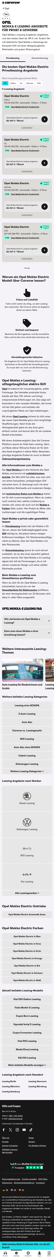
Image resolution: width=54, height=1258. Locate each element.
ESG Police (42, 1179)
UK (15, 1190)
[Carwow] (11, 2)
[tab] (12, 58)
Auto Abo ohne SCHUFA (27, 747)
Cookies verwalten (29, 1179)
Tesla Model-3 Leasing (27, 1007)
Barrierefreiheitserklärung (24, 1183)
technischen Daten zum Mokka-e (24, 494)
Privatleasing (12, 58)
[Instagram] (17, 1131)
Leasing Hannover (38, 1081)
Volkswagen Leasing (27, 829)
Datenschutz (7, 1183)
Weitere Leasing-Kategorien (26, 771)
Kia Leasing (27, 881)
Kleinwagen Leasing (27, 764)
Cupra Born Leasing (27, 1016)
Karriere (32, 1142)
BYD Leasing (27, 855)
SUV (4, 533)
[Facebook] (4, 1131)
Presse (31, 1138)
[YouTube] (24, 1131)
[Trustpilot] (27, 1167)
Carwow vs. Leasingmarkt (27, 730)
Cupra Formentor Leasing (27, 1032)
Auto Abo (27, 722)
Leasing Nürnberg (38, 1086)
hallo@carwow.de (15, 1119)
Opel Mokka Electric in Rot (27, 966)
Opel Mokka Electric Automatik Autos (27, 914)
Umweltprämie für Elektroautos (19, 590)
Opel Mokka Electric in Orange (27, 958)
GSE (39, 83)
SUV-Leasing (27, 739)
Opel (7, 8)
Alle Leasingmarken (26, 893)
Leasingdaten (27, 128)
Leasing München (11, 1086)
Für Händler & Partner (37, 1146)
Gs (21, 83)
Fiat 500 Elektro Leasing (27, 999)
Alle (5, 83)
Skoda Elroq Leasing (27, 1049)
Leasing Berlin (9, 1081)
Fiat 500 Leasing (27, 1041)
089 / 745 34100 (16, 1116)
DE (7, 1190)
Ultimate (29, 83)
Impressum (40, 1183)
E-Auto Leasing (27, 714)
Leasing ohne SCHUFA (27, 705)
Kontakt (5, 1142)
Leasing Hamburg (11, 1091)
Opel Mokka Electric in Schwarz (27, 973)
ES (23, 1190)
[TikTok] (31, 1131)
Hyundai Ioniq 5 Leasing (27, 1024)
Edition (13, 83)
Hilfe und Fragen (11, 1106)
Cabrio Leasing (27, 755)
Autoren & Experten (10, 1146)
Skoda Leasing (27, 803)
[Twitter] (11, 1131)
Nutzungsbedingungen (11, 1179)
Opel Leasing (20, 416)
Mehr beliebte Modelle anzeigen (26, 1065)
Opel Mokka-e (14, 470)
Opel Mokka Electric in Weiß (27, 980)
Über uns (5, 1138)
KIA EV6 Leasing (27, 1057)
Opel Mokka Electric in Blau (27, 936)
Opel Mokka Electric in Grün (27, 951)
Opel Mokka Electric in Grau (27, 944)
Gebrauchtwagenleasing (16, 459)
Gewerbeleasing (40, 58)
